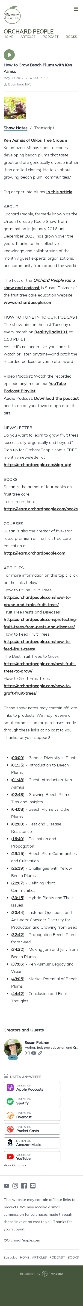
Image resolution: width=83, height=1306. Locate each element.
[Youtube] (33, 1053)
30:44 (17, 912)
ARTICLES (28, 36)
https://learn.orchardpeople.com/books (41, 508)
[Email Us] (33, 1186)
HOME (8, 36)
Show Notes (15, 127)
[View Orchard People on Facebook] (24, 1186)
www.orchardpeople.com (28, 302)
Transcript (44, 127)
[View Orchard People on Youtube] (6, 1186)
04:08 (17, 809)
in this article (59, 191)
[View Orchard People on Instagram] (15, 1186)
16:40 (17, 838)
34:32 (17, 949)
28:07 (17, 883)
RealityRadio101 (51, 332)
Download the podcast (56, 398)
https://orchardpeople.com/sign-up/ (37, 464)
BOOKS (71, 36)
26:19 (17, 868)
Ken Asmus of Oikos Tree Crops (34, 140)
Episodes (10, 1257)
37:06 (17, 964)
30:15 (17, 897)
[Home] (40, 15)
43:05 (17, 978)
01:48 (17, 779)
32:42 (17, 934)
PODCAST (51, 36)
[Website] (40, 1053)
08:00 (17, 824)
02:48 (17, 794)
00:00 (17, 757)
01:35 (17, 765)
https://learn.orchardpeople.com (34, 553)
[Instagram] (27, 1053)
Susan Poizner (37, 1042)
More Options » (15, 1165)
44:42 (17, 993)
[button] (9, 54)
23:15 (17, 853)
